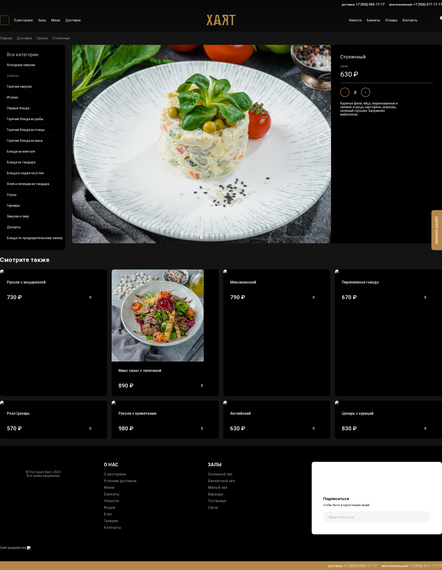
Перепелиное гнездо (360, 282)
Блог (108, 514)
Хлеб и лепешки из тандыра (28, 184)
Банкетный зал (221, 481)
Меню (55, 20)
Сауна (213, 507)
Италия (12, 97)
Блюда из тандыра (21, 162)
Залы (42, 20)
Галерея (111, 521)
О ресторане (23, 20)
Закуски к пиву (18, 216)
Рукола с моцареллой (26, 282)
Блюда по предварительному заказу (32, 238)
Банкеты (373, 20)
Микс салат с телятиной (140, 370)
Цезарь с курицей (357, 413)
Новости (355, 20)
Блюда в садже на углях (25, 173)
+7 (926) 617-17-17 (427, 4)
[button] (201, 237)
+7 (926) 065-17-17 (370, 4)
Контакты (410, 20)
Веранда (215, 494)
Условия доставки (120, 481)
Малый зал (217, 487)
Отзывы (391, 20)
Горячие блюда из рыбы (25, 119)
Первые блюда (18, 108)
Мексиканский (243, 282)
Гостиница (217, 501)
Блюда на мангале (21, 151)
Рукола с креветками (137, 413)
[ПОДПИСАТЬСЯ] (424, 517)
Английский (240, 413)
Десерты (13, 227)
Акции (109, 507)
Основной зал (220, 474)
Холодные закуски (21, 65)
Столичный (61, 38)
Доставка (73, 20)
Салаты (42, 38)
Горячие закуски (19, 86)
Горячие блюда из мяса (25, 140)
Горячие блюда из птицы (26, 130)
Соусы (11, 195)
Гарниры (13, 205)
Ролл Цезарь (18, 413)
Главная (6, 38)
